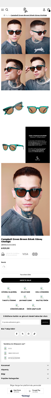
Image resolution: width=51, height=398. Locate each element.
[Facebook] (17, 334)
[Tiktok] (34, 334)
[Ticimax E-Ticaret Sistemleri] (25, 396)
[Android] (35, 391)
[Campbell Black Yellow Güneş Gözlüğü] (6, 267)
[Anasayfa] (6, 15)
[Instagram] (28, 334)
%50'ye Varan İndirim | (25, 4)
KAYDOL (45, 322)
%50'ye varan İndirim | (25, 1)
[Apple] (16, 391)
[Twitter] (23, 334)
